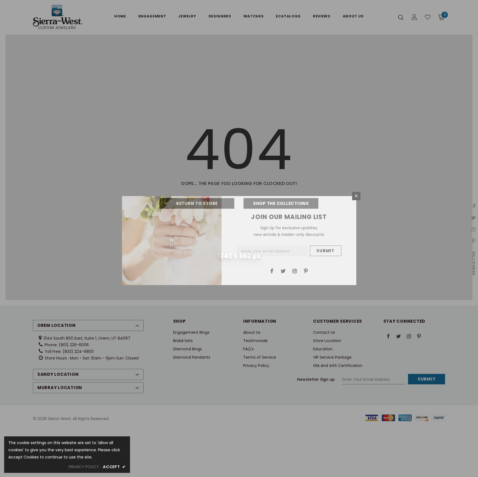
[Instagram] (294, 271)
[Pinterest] (306, 271)
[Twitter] (283, 271)
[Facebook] (272, 271)
